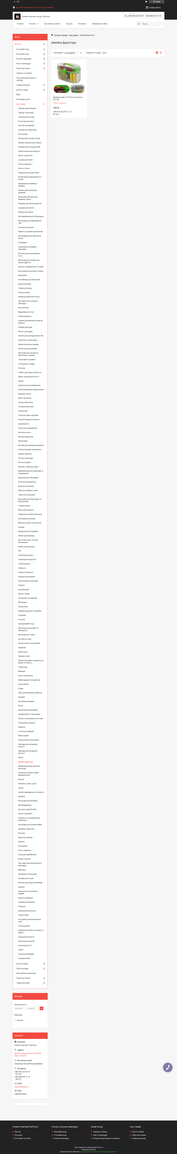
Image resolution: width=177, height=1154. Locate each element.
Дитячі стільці (24, 168)
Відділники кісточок (26, 312)
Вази (18, 94)
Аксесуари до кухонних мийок (30, 825)
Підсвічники (23, 441)
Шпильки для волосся (27, 911)
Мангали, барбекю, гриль (28, 490)
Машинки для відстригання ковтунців (29, 767)
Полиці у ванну (24, 292)
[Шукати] (139, 24)
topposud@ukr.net (21, 1087)
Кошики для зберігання (27, 130)
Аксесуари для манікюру (28, 710)
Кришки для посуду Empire (28, 173)
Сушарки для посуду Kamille (29, 147)
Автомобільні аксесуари (26, 973)
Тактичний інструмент (27, 360)
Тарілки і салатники (26, 113)
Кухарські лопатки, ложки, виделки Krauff (28, 774)
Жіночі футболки (24, 398)
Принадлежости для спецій (29, 138)
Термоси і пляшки (100, 1132)
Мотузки (21, 833)
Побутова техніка (23, 68)
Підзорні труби (24, 656)
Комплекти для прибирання (29, 385)
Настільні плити (24, 432)
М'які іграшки (23, 736)
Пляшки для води (25, 327)
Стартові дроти (24, 564)
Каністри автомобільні (27, 482)
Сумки (20, 950)
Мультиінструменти (26, 510)
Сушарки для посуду (26, 117)
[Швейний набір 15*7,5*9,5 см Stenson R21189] (69, 78)
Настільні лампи (24, 462)
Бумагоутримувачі (25, 898)
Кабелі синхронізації (26, 547)
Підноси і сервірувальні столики (30, 267)
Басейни (21, 697)
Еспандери (22, 242)
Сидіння (21, 887)
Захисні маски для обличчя (29, 151)
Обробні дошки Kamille (27, 108)
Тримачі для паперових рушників (27, 191)
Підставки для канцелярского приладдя (30, 864)
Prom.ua (100, 1147)
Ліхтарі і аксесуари (25, 458)
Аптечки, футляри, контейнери (30, 883)
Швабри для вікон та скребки (29, 611)
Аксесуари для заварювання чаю (29, 222)
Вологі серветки (24, 850)
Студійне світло (24, 506)
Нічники (21, 527)
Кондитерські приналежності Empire (29, 178)
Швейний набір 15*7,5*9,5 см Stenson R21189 (68, 98)
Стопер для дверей (26, 731)
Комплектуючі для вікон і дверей (28, 892)
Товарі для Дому (23, 983)
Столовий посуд (22, 49)
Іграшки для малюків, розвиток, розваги (30, 322)
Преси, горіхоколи (25, 155)
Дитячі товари (22, 90)
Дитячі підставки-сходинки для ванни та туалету (30, 661)
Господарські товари (26, 364)
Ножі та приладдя (23, 64)
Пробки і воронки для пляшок (29, 143)
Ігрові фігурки (23, 589)
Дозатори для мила (26, 121)
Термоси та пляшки (24, 73)
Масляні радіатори (25, 437)
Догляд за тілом (24, 639)
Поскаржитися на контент (89, 1152)
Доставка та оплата (52, 24)
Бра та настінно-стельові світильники (28, 541)
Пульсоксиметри (24, 164)
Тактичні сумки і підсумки (28, 415)
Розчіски (21, 619)
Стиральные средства (27, 559)
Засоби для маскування (27, 349)
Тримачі (21, 585)
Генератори (22, 411)
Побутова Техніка (23, 978)
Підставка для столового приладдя (28, 302)
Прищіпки (22, 648)
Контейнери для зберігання (29, 280)
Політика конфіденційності (108, 1152)
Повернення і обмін (99, 24)
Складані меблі (24, 958)
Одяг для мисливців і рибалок (30, 693)
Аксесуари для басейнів (27, 801)
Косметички (23, 607)
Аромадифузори (24, 805)
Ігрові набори (23, 684)
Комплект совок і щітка (27, 784)
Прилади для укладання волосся (27, 745)
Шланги (21, 842)
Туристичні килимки (26, 954)
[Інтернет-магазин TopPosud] (17, 17)
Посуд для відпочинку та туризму (26, 79)
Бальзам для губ (24, 945)
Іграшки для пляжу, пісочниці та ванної (30, 931)
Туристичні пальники (26, 495)
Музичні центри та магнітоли (29, 523)
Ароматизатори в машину (28, 344)
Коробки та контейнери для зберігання (29, 819)
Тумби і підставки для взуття (29, 372)
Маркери (21, 671)
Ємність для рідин (25, 331)
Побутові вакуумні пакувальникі (30, 389)
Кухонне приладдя (23, 59)
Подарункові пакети (26, 937)
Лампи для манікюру (26, 536)
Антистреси (23, 134)
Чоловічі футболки (25, 402)
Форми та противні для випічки (30, 232)
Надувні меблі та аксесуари (29, 714)
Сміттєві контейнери (26, 125)
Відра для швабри (25, 837)
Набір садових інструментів (29, 680)
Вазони (21, 779)
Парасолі (21, 727)
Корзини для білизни (26, 902)
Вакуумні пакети (24, 394)
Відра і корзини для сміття (28, 377)
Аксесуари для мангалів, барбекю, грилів (28, 198)
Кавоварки (22, 275)
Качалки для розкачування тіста (29, 254)
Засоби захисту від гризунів (29, 643)
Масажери (22, 602)
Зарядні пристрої (25, 454)
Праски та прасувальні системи (30, 718)
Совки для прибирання (27, 855)
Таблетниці (22, 667)
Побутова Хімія (22, 969)
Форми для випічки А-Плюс (29, 297)
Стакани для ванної (26, 227)
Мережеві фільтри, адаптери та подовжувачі (30, 472)
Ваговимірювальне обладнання (31, 216)
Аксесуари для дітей (26, 941)
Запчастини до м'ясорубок (28, 740)
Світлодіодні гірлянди (26, 519)
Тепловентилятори (25, 407)
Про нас (69, 24)
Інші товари (73, 35)
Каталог (32, 24)
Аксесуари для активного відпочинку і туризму (28, 354)
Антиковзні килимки (26, 701)
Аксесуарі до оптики (26, 635)
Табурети (22, 568)
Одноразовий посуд (26, 624)
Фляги (20, 757)
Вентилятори (23, 308)
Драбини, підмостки (26, 829)
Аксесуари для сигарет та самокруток (28, 629)
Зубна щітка (23, 652)
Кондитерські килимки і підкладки (27, 248)
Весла (20, 706)
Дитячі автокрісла (25, 676)
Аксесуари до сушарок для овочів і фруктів (28, 261)
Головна (20, 24)
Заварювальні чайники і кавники (27, 185)
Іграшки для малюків (26, 577)
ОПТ (20, 551)
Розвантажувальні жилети (28, 419)
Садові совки (23, 915)
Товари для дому (23, 85)
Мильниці (22, 870)
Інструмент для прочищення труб (29, 920)
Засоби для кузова (25, 555)
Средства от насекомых (27, 340)
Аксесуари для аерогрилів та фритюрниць (29, 500)
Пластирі (21, 368)
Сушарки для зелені (26, 208)
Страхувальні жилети (26, 723)
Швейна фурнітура (25, 762)
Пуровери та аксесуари (27, 874)
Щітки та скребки (25, 814)
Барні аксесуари (24, 284)
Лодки (20, 688)
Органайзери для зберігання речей (29, 237)
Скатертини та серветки (27, 598)
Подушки (21, 906)
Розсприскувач (24, 926)
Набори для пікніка (25, 212)
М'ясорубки (22, 846)
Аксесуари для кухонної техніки (30, 271)
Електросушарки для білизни (29, 449)
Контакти (82, 24)
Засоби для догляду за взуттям (30, 336)
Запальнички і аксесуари (28, 581)
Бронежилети (23, 424)
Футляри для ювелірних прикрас (31, 445)
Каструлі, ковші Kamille (27, 809)
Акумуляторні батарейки (28, 531)
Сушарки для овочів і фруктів (29, 203)
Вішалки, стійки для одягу (28, 467)
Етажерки (22, 615)
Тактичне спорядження (27, 428)
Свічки (20, 788)
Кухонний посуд (22, 54)
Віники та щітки (24, 859)
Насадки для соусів (25, 878)
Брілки (20, 381)
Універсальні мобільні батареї (30, 514)
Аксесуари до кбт (23, 99)
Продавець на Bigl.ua (88, 1149)
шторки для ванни (25, 160)
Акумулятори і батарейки (28, 478)
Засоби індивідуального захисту (31, 792)
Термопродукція (24, 316)
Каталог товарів (61, 35)
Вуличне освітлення (26, 486)
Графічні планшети (25, 572)
